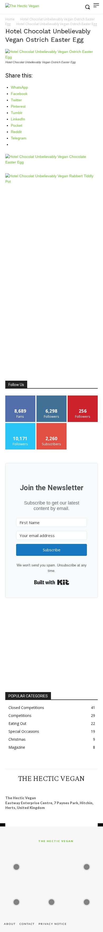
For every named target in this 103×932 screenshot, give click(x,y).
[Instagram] (37, 788)
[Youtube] (75, 788)
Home (10, 19)
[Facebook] (27, 788)
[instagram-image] (16, 865)
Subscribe (51, 425)
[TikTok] (56, 788)
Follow (51, 397)
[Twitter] (66, 788)
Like (20, 397)
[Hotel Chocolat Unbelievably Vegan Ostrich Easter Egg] (51, 57)
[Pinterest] (47, 788)
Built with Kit (51, 582)
